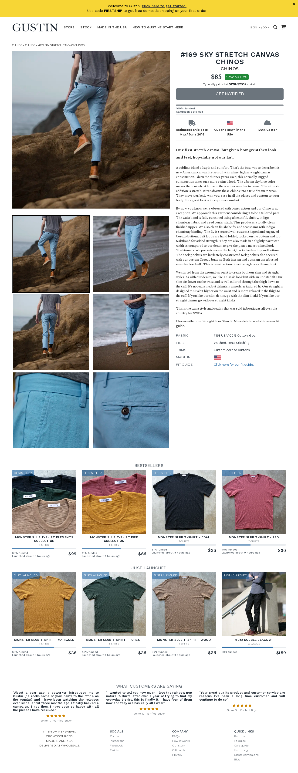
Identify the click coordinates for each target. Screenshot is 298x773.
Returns (239, 736)
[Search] (275, 27)
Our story (178, 745)
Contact (115, 736)
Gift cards (178, 750)
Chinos (17, 45)
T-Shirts (44, 544)
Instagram (117, 741)
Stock (85, 27)
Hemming (241, 750)
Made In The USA (112, 27)
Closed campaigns (246, 754)
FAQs (175, 736)
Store (69, 27)
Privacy (177, 754)
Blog (237, 759)
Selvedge (253, 643)
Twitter (115, 750)
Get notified (230, 94)
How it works (181, 741)
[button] (91, 130)
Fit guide (240, 741)
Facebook (116, 745)
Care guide (241, 745)
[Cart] (283, 27)
